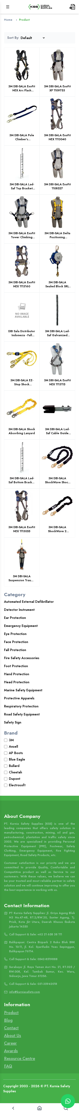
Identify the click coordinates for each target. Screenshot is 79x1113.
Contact (11, 1028)
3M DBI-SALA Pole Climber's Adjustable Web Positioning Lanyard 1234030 (21, 137)
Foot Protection (16, 666)
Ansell (13, 746)
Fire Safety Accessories (21, 658)
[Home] (39, 1108)
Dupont (14, 778)
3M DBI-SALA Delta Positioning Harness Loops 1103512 (57, 235)
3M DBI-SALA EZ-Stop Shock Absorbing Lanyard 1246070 (22, 382)
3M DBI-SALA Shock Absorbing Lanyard (21, 431)
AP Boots (16, 753)
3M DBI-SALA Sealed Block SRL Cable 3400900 (57, 284)
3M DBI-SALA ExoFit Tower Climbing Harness (21, 235)
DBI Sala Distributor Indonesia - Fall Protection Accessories (21, 333)
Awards (11, 1051)
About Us (12, 1036)
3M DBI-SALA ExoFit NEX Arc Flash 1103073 (21, 88)
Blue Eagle (17, 759)
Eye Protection (15, 634)
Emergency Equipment (21, 625)
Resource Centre (19, 1058)
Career (10, 1043)
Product (11, 1013)
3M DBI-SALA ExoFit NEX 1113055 (21, 529)
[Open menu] (7, 6)
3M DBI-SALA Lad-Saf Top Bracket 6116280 (22, 186)
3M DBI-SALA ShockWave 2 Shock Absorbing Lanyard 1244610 (57, 529)
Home (8, 20)
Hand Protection (16, 674)
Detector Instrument (19, 609)
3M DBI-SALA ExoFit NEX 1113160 (21, 284)
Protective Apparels (19, 698)
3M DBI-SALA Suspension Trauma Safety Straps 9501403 (22, 578)
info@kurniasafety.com (24, 992)
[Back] (13, 1108)
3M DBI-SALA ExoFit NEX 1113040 (57, 137)
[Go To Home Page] (40, 7)
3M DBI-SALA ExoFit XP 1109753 (57, 88)
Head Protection (16, 682)
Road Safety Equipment (22, 714)
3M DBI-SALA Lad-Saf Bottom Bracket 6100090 (22, 480)
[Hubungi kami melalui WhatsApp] (68, 1101)
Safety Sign (12, 722)
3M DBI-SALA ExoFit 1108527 (57, 186)
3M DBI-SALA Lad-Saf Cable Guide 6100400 (57, 431)
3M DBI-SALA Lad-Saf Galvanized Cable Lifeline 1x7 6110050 (57, 333)
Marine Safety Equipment (23, 690)
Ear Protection (15, 617)
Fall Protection (15, 650)
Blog (8, 1020)
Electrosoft (17, 785)
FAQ (8, 1066)
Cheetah (15, 772)
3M (11, 740)
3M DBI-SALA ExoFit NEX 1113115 (57, 382)
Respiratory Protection (21, 706)
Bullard (14, 766)
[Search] (65, 1108)
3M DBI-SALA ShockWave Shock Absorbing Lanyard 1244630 (57, 480)
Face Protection (16, 642)
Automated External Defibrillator (29, 601)
